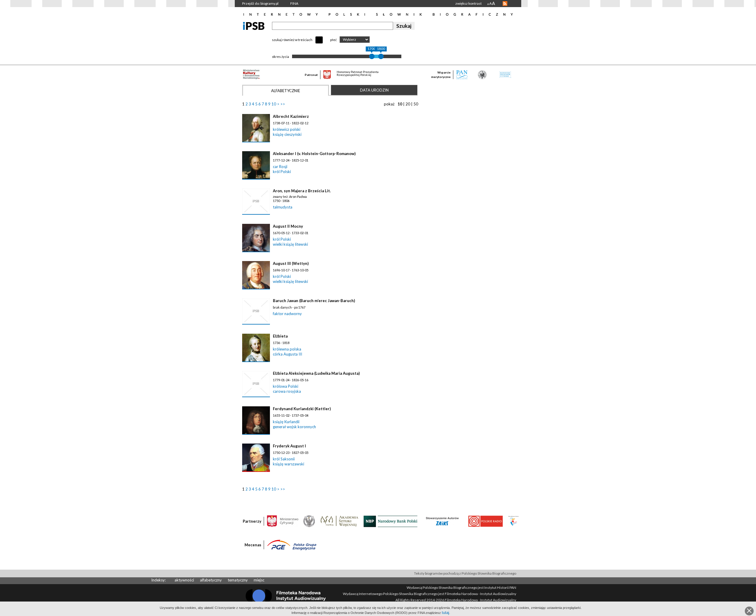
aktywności (184, 580)
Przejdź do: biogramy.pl (260, 3)
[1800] (381, 56)
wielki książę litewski (290, 244)
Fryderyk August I (289, 446)
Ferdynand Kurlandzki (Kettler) (302, 408)
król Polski (282, 171)
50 (415, 104)
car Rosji (280, 166)
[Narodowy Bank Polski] (391, 521)
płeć (333, 40)
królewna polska (287, 349)
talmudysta (282, 207)
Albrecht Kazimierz (291, 116)
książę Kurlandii (286, 421)
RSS (505, 3)
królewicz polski (286, 129)
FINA (294, 3)
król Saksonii (284, 459)
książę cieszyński (287, 134)
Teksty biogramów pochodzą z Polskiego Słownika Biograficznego (465, 573)
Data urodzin (374, 90)
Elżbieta (280, 336)
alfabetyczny (211, 580)
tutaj (445, 612)
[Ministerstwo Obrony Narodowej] (309, 521)
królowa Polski (285, 386)
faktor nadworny (287, 313)
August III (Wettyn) (291, 263)
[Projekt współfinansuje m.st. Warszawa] (513, 521)
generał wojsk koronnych (294, 426)
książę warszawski (288, 464)
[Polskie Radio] (485, 521)
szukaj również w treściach (292, 40)
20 (407, 104)
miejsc (259, 580)
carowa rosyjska (287, 391)
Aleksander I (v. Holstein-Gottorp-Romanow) (314, 153)
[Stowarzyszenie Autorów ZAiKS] (443, 521)
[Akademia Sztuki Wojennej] (339, 521)
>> (282, 104)
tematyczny (238, 580)
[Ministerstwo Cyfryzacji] (282, 521)
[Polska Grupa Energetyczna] (292, 544)
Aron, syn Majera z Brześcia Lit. (302, 190)
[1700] (371, 56)
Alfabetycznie (285, 90)
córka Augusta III (287, 354)
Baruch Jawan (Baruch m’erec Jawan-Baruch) (314, 300)
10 (273, 104)
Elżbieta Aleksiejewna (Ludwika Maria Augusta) (316, 373)
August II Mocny (288, 226)
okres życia (280, 56)
